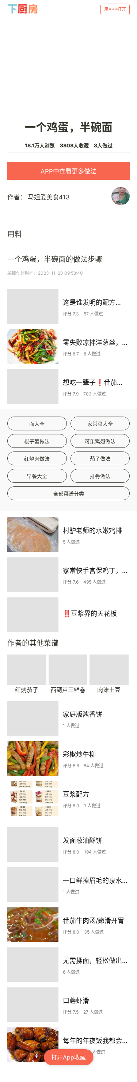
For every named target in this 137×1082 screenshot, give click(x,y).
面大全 (37, 424)
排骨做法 (100, 476)
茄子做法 (100, 459)
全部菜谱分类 (68, 493)
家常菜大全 (100, 424)
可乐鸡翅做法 (100, 441)
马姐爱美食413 (49, 197)
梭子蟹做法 (37, 441)
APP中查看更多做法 (68, 171)
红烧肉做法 (37, 459)
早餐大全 (37, 476)
